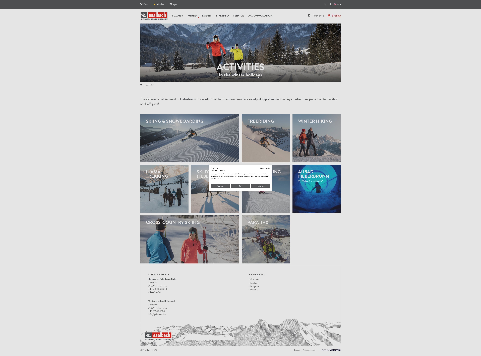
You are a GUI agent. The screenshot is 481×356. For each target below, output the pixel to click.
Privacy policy (265, 168)
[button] (215, 168)
